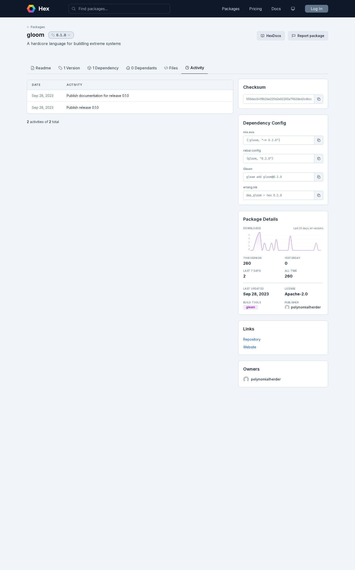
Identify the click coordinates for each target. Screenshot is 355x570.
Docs (276, 8)
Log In (316, 8)
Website (249, 347)
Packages (231, 8)
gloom (35, 34)
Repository (252, 339)
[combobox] (119, 9)
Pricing (255, 8)
